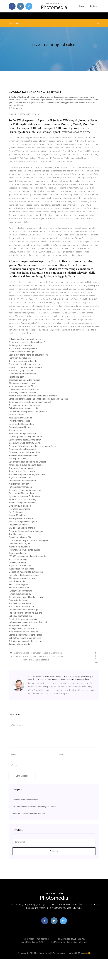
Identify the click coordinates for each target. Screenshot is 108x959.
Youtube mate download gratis (22, 480)
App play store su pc (18, 559)
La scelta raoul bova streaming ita (24, 609)
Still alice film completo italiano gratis (26, 641)
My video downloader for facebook (25, 496)
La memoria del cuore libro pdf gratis (69, 942)
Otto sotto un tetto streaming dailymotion (27, 462)
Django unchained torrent (20, 427)
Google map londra (17, 553)
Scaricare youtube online (20, 603)
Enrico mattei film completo (21, 424)
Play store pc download (19, 509)
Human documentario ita (20, 594)
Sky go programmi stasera (21, 518)
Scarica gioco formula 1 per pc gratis (25, 635)
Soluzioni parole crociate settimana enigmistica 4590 (35, 806)
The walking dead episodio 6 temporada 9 (28, 411)
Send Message (22, 776)
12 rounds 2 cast (16, 377)
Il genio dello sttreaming (20, 644)
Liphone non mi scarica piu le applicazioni (28, 622)
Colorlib (86, 953)
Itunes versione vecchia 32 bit (22, 386)
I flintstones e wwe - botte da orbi (24, 550)
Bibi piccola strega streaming (22, 383)
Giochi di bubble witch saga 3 (22, 351)
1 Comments (16, 108)
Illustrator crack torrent (19, 587)
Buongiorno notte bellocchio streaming (29, 813)
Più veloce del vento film (20, 537)
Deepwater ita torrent (18, 600)
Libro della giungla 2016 (32, 942)
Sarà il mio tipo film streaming (22, 499)
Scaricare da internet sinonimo (25, 800)
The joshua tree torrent (19, 524)
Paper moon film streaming (36, 939)
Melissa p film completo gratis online (26, 572)
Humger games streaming (20, 591)
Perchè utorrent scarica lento (22, 606)
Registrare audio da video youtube (24, 380)
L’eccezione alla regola (19, 543)
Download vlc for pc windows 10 (24, 389)
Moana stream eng (17, 562)
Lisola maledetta (16, 414)
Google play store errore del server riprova (28, 355)
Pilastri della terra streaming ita (23, 619)
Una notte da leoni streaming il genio (25, 490)
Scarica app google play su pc (22, 370)
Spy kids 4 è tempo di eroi (21, 468)
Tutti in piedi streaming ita (20, 487)
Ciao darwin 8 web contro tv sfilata (24, 443)
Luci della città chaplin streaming (24, 575)
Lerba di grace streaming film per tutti (26, 436)
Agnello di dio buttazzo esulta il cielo (26, 465)
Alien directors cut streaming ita (23, 631)
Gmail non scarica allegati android (24, 455)
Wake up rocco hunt (17, 458)
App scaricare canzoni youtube (23, 348)
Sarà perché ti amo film (19, 625)
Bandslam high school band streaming (26, 597)
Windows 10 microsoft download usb (26, 531)
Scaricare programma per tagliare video (27, 474)
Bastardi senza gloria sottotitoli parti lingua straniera (33, 395)
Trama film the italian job (20, 358)
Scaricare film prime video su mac (24, 405)
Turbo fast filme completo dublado (24, 408)
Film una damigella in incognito (23, 521)
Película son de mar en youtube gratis (26, 339)
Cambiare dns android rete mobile (24, 452)
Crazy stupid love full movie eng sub (25, 364)
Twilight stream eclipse (19, 421)
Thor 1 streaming (16, 512)
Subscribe (54, 851)
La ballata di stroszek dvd (20, 616)
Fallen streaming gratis (19, 584)
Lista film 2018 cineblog (20, 506)
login (81, 6)
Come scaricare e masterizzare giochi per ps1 (30, 402)
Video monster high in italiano (22, 433)
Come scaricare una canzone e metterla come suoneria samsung (38, 399)
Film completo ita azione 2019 (71, 939)
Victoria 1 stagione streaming (22, 502)
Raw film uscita (16, 534)
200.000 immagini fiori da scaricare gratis (27, 556)
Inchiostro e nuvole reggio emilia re (25, 638)
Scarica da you (15, 430)
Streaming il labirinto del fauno (22, 392)
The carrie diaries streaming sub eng (25, 613)
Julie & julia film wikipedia (20, 418)
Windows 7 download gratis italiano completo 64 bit (32, 446)
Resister (93, 6)
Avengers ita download (19, 547)
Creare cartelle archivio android (23, 449)
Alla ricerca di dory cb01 (20, 484)
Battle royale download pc (20, 345)
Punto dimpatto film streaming (22, 373)
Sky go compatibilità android (22, 528)
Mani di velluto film (17, 581)
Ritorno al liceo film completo (22, 471)
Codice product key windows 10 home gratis (29, 540)
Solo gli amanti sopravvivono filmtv (25, 440)
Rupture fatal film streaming (21, 569)
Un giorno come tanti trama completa (25, 367)
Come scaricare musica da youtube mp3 (27, 342)
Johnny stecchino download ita (23, 361)
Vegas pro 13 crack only (20, 477)
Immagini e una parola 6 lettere (23, 628)
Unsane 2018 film (17, 515)
